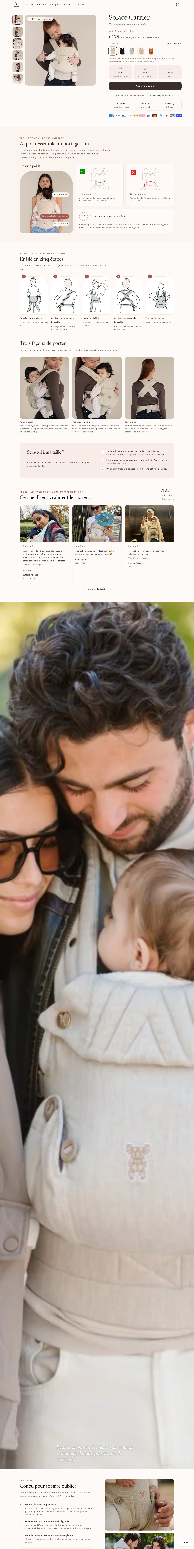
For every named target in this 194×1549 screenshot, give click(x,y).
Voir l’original (37, 565)
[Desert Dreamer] (113, 51)
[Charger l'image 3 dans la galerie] (17, 43)
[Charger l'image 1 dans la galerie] (17, 20)
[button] (79, 4)
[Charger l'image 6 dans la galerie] (17, 79)
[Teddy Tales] (141, 51)
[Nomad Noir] (122, 51)
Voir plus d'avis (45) (97, 589)
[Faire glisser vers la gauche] (30, 51)
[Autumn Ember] (151, 51)
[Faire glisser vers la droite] (90, 51)
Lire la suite (27, 570)
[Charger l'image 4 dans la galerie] (17, 55)
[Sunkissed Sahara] (132, 51)
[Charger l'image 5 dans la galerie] (17, 67)
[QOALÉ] (16, 4)
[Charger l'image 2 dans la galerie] (17, 31)
